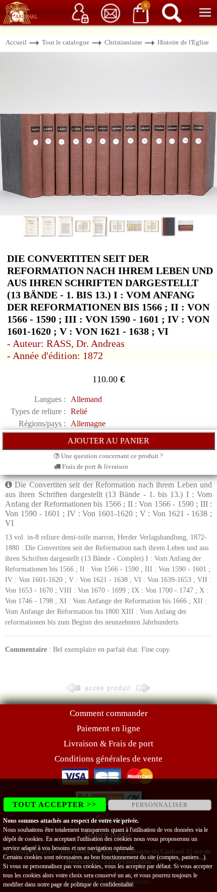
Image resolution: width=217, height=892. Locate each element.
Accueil (16, 42)
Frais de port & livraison (94, 466)
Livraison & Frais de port (108, 743)
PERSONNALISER (160, 805)
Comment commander (109, 713)
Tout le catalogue (65, 42)
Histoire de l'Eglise (183, 42)
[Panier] (141, 12)
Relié (79, 411)
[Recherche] (171, 12)
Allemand (86, 399)
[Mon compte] (80, 12)
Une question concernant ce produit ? (111, 456)
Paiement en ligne (108, 728)
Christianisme (123, 42)
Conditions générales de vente (108, 759)
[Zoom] (108, 133)
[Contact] (110, 12)
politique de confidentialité (102, 884)
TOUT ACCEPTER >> (55, 804)
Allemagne (88, 423)
